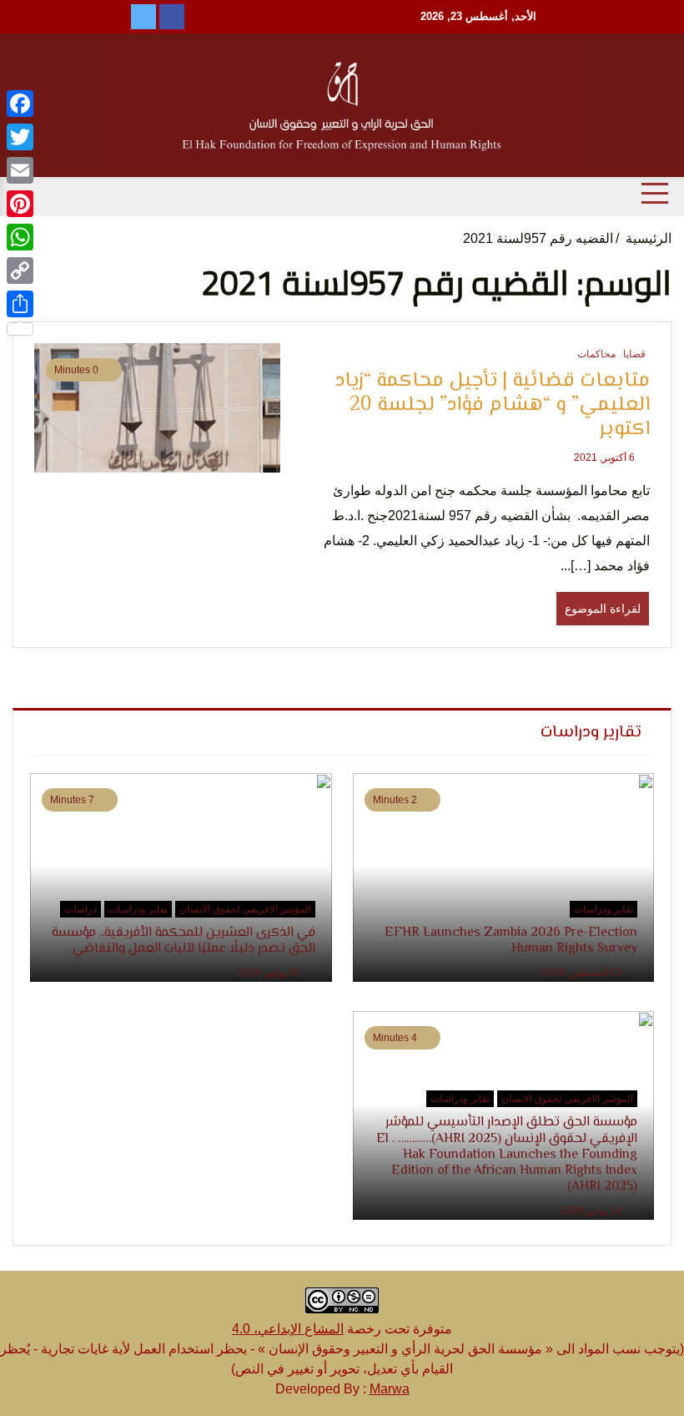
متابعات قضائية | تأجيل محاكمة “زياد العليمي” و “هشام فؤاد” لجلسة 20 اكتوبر (492, 406)
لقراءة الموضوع (603, 608)
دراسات (80, 909)
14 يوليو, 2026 (593, 1210)
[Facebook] (20, 103)
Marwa (390, 1389)
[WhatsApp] (20, 237)
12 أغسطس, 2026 (583, 973)
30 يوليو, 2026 (271, 973)
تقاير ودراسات (603, 909)
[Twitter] (20, 137)
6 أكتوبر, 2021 (605, 457)
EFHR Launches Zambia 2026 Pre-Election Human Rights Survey (511, 941)
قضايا (634, 354)
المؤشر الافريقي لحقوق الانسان (245, 909)
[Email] (20, 170)
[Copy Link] (20, 270)
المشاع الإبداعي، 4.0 (288, 1329)
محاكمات (596, 354)
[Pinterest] (20, 203)
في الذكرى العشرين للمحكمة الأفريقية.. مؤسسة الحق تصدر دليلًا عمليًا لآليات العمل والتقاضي (183, 941)
